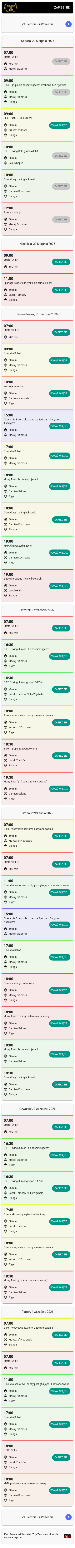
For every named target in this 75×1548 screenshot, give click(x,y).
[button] (65, 24)
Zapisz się (62, 7)
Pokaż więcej (59, 125)
